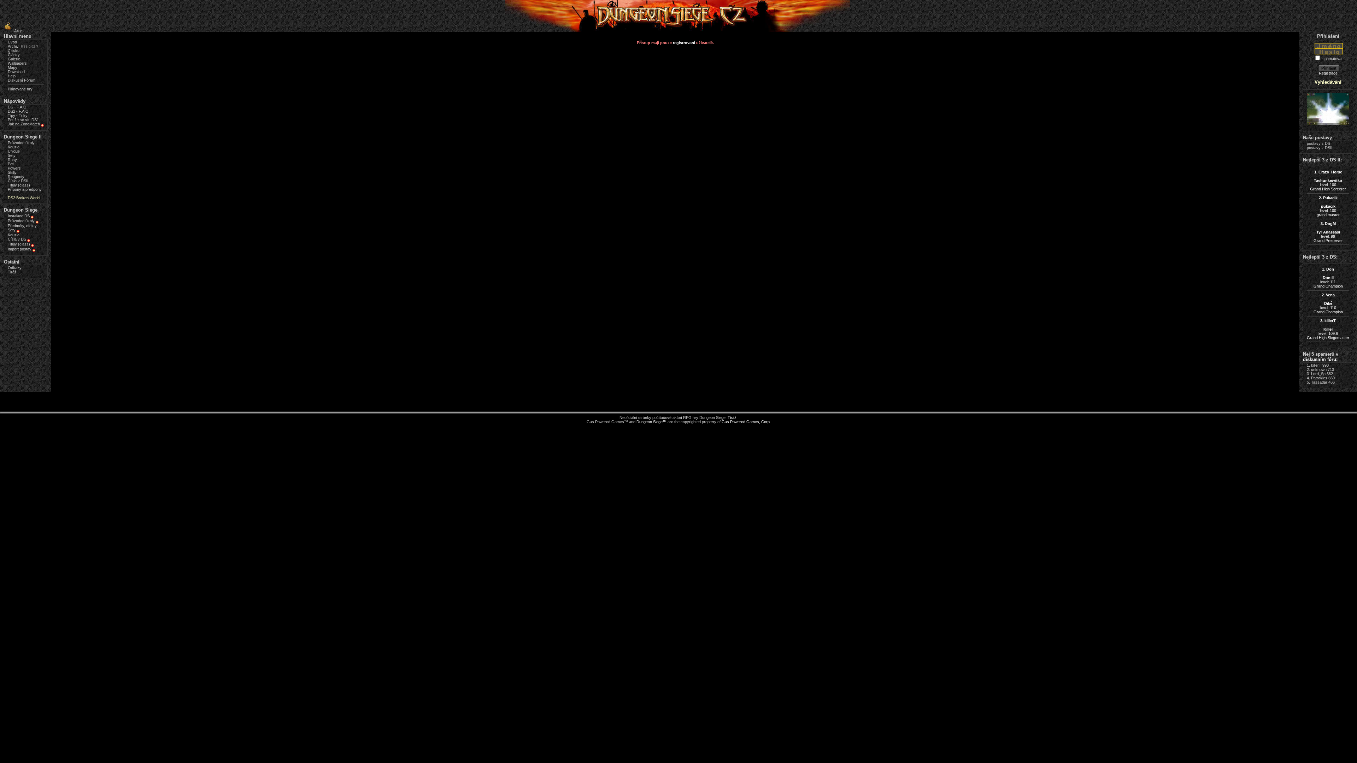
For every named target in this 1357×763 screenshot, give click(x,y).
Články (14, 55)
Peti (11, 164)
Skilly (12, 172)
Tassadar (1319, 382)
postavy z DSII (1319, 148)
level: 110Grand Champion (1328, 303)
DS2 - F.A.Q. (19, 111)
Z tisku (13, 50)
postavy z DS (1318, 143)
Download (16, 72)
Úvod (12, 42)
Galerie (14, 59)
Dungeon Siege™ (651, 422)
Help (12, 76)
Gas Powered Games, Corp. (746, 422)
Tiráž (12, 272)
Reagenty (16, 177)
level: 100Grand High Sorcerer (1328, 180)
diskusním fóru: (1320, 359)
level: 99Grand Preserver (1328, 232)
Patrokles (1319, 378)
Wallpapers (17, 63)
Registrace (1328, 73)
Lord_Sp (1318, 374)
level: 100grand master (1328, 206)
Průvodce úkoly (21, 143)
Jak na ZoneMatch (24, 124)
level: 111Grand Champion (1328, 277)
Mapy (12, 67)
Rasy (12, 160)
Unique (14, 151)
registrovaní (684, 43)
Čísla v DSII (18, 181)
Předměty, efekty (22, 226)
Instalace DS (19, 216)
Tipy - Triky (18, 115)
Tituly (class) (19, 185)
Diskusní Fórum (21, 80)
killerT (1316, 365)
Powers (14, 168)
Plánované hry (20, 89)
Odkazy (15, 268)
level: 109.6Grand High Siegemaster (1328, 329)
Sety (12, 155)
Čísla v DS (17, 239)
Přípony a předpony (25, 189)
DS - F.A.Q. (18, 107)
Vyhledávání (1328, 82)
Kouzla (13, 147)
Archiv (13, 46)
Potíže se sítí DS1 (23, 120)
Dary (17, 30)
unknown (1319, 369)
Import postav (19, 249)
